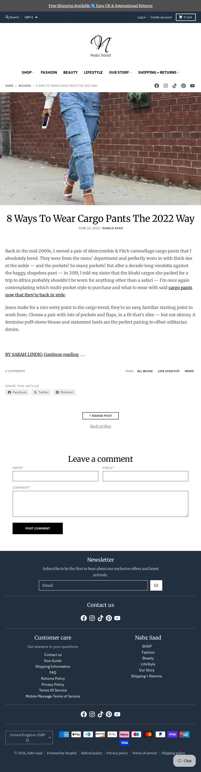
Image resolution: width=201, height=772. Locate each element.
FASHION (25, 86)
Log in (142, 17)
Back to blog (100, 426)
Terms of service (144, 753)
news (189, 371)
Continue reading (61, 354)
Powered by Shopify (62, 753)
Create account (161, 17)
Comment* (21, 487)
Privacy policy (117, 753)
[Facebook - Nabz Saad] (156, 85)
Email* (108, 468)
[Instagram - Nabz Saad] (165, 85)
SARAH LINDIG (27, 354)
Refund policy (91, 753)
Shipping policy (173, 753)
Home (9, 86)
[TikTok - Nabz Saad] (174, 85)
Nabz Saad (34, 753)
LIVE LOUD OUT (169, 371)
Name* (18, 468)
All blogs (145, 371)
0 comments (15, 371)
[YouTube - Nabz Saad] (192, 85)
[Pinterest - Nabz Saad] (183, 85)
